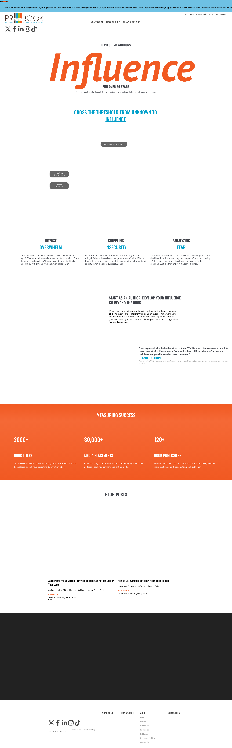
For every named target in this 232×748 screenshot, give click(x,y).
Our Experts (189, 14)
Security (85, 730)
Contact (223, 14)
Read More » (53, 594)
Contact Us (144, 726)
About (211, 14)
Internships (144, 730)
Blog (216, 14)
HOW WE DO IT (113, 22)
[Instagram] (27, 29)
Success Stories (201, 14)
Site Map (92, 730)
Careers (143, 722)
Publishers (144, 734)
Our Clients (174, 713)
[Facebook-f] (14, 29)
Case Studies (145, 742)
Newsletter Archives (147, 738)
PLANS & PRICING (131, 22)
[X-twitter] (8, 29)
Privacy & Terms (77, 730)
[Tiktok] (34, 29)
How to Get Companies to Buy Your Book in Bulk (143, 581)
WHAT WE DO (97, 22)
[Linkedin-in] (21, 29)
